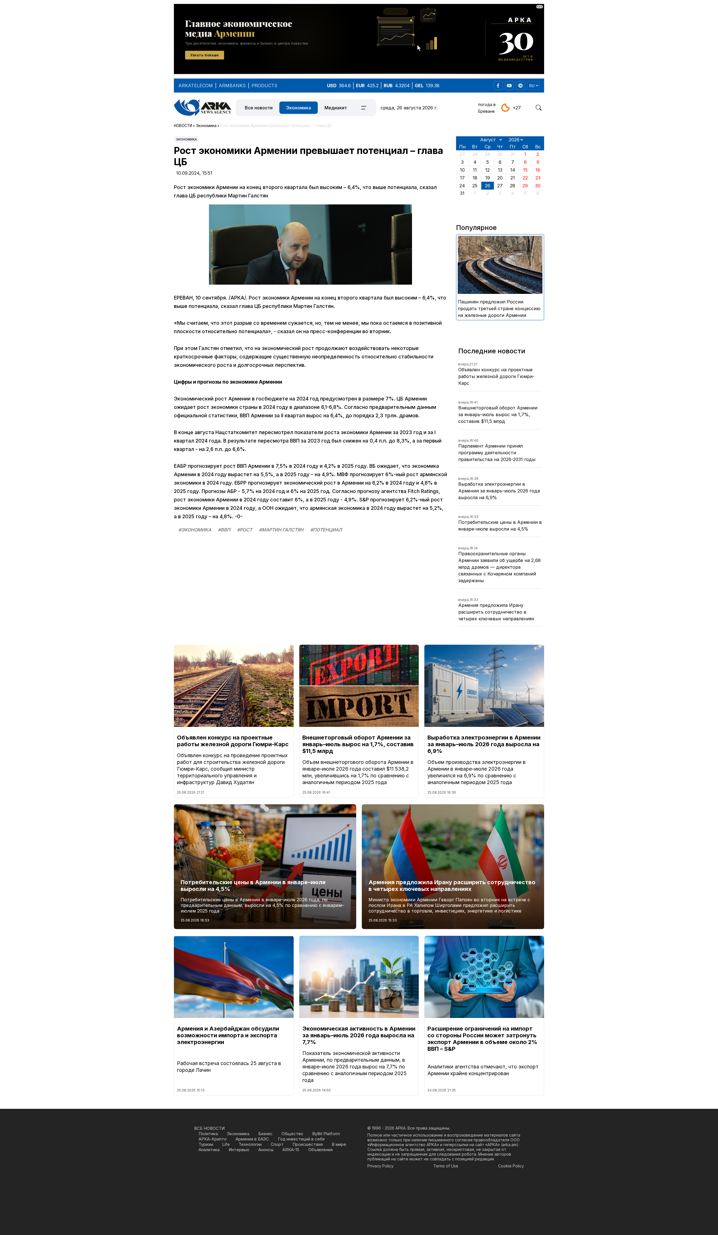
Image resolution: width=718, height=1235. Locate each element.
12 (487, 170)
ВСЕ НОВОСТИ (209, 1128)
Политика (208, 1133)
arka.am (509, 1144)
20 (500, 178)
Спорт (277, 1144)
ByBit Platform (326, 1133)
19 (487, 178)
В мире (339, 1144)
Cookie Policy (511, 1165)
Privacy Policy (380, 1165)
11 (475, 170)
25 (474, 185)
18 (475, 178)
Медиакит (336, 107)
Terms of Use (445, 1165)
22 (525, 178)
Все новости (259, 107)
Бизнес (265, 1133)
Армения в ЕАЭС (252, 1139)
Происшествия (308, 1144)
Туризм (206, 1144)
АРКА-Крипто (213, 1139)
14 (512, 170)
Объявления (320, 1149)
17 (462, 178)
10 (462, 170)
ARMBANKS (232, 85)
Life (226, 1144)
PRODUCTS (264, 85)
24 (462, 185)
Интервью (239, 1149)
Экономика (298, 107)
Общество (292, 1133)
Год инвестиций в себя (301, 1139)
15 (525, 170)
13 (500, 170)
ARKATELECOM (195, 85)
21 (512, 178)
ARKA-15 (290, 1149)
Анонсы (265, 1149)
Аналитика (209, 1149)
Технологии (250, 1144)
